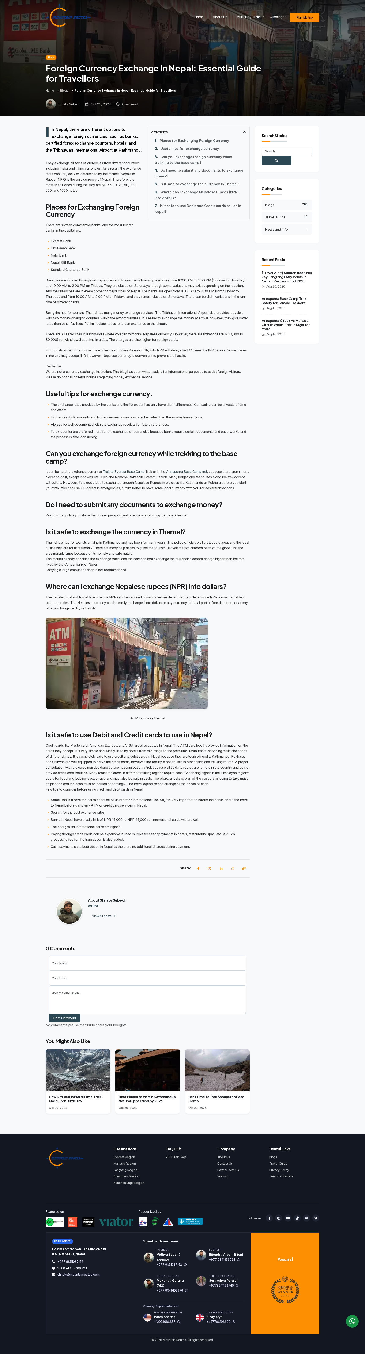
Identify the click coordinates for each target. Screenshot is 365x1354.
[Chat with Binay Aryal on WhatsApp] (234, 1321)
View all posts (102, 916)
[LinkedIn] (221, 868)
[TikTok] (297, 1218)
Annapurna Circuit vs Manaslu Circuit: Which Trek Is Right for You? (286, 325)
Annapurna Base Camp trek (187, 471)
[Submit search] (276, 160)
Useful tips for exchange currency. (190, 149)
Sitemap (223, 1176)
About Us (223, 1157)
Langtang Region (125, 1170)
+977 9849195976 (170, 1290)
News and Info (286, 229)
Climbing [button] (276, 17)
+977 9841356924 (222, 1259)
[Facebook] (198, 868)
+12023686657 (164, 1321)
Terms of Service (281, 1176)
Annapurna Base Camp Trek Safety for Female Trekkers (284, 301)
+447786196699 (218, 1321)
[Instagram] (278, 1218)
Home (199, 17)
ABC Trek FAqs (176, 1157)
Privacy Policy (279, 1170)
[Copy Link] (244, 868)
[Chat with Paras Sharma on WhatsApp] (178, 1321)
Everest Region (124, 1157)
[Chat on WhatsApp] (352, 1321)
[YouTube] (287, 1218)
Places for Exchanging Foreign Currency (194, 140)
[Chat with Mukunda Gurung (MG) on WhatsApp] (186, 1290)
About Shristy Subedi (107, 900)
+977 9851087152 (70, 1262)
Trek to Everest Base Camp (123, 471)
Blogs (51, 57)
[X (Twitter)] (210, 868)
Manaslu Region (125, 1163)
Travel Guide (286, 217)
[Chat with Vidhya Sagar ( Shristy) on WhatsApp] (185, 1264)
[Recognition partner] (143, 1222)
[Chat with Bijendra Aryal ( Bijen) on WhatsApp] (238, 1259)
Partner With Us (228, 1170)
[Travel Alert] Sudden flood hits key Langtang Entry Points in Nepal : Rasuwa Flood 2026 (287, 277)
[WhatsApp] (232, 868)
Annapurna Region (126, 1176)
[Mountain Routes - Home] (68, 17)
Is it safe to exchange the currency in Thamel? (199, 184)
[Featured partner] (55, 1222)
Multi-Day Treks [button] (248, 17)
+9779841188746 (221, 1285)
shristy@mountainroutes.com (78, 1274)
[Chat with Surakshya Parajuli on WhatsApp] (237, 1285)
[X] (315, 1218)
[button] (198, 132)
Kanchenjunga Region (129, 1183)
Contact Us (225, 1163)
